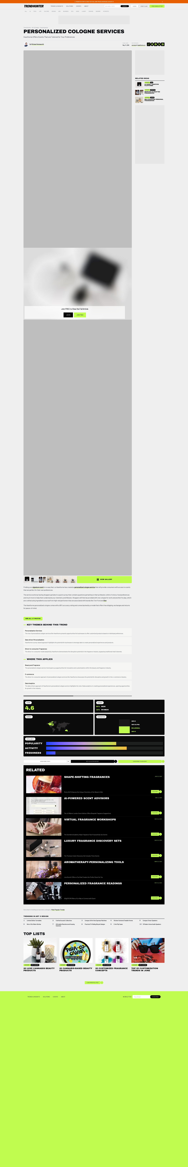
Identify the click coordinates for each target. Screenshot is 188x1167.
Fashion (91, 11)
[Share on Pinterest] (162, 44)
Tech (34, 11)
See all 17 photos (33, 618)
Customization (44, 27)
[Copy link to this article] (148, 44)
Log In (134, 6)
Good (77, 11)
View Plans (144, 6)
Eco (72, 11)
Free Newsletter (157, 6)
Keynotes (106, 11)
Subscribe (155, 996)
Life (40, 11)
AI (30, 11)
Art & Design (35, 27)
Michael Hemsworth (37, 44)
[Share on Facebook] (155, 44)
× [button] (162, 1)
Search (124, 6)
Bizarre (98, 11)
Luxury (84, 11)
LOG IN (68, 315)
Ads (59, 11)
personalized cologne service (84, 587)
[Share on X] (159, 44)
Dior (105, 601)
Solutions (69, 6)
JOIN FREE (79, 315)
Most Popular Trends (58, 910)
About (86, 6)
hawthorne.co (141, 45)
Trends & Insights (57, 6)
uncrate (134, 45)
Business (65, 11)
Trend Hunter (27, 27)
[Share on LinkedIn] (152, 44)
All (26, 11)
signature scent (38, 587)
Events (78, 6)
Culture (46, 11)
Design (54, 11)
